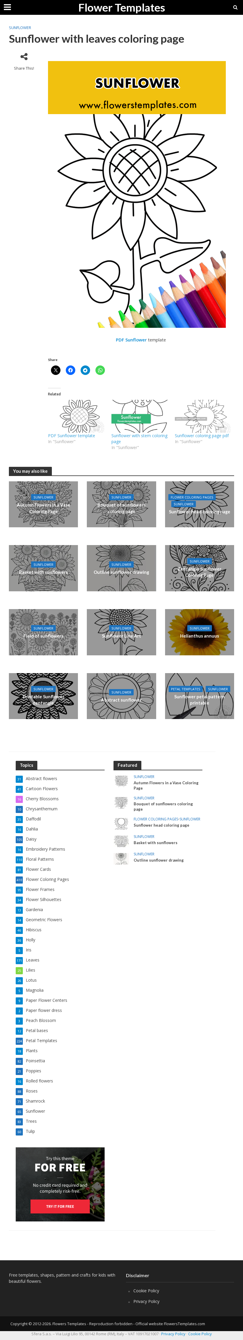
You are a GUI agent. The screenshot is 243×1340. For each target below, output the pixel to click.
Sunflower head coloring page (199, 511)
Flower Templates (121, 7)
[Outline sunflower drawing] (121, 568)
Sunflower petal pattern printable (199, 699)
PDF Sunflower (131, 340)
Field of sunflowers (43, 635)
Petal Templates (185, 689)
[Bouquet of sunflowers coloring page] (121, 802)
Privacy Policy (146, 1301)
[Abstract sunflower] (121, 695)
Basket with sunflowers (43, 572)
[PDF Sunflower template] (76, 416)
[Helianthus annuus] (199, 631)
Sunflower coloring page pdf (202, 435)
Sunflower (20, 27)
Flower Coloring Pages (192, 497)
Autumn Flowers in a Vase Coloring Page (43, 508)
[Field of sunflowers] (43, 631)
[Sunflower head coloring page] (199, 504)
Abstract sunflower (121, 699)
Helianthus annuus (199, 635)
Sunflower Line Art (121, 635)
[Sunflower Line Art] (121, 631)
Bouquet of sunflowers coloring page (121, 508)
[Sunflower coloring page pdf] (203, 416)
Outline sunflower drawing (121, 572)
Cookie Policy (146, 1290)
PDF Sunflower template (71, 435)
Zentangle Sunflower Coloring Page (199, 572)
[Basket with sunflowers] (43, 568)
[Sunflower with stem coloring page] (140, 416)
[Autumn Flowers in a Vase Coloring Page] (121, 781)
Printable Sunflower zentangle (43, 699)
